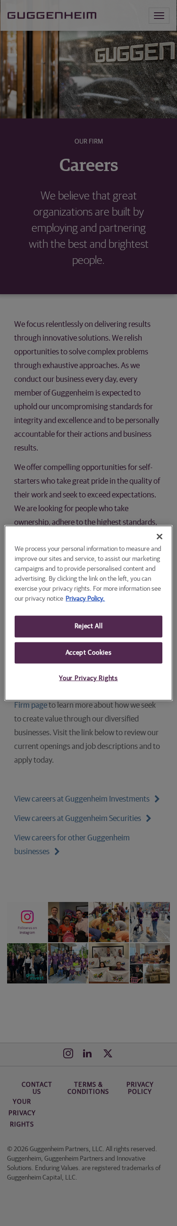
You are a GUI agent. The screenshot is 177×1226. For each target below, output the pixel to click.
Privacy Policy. (85, 598)
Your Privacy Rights (88, 678)
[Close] (159, 536)
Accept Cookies (89, 652)
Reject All (89, 626)
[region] (88, 613)
